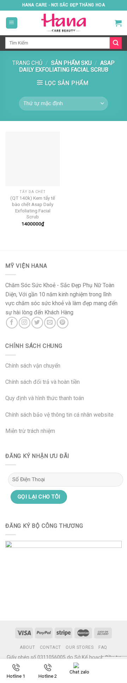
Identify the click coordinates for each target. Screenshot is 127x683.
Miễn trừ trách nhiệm (30, 431)
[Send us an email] (50, 322)
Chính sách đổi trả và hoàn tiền (42, 382)
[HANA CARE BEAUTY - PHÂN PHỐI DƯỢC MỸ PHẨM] (63, 23)
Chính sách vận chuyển (32, 365)
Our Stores (79, 647)
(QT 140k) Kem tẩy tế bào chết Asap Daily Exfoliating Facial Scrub (32, 207)
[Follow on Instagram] (24, 322)
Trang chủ (27, 63)
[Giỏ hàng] (118, 23)
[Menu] (12, 23)
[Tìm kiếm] (116, 43)
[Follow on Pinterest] (62, 322)
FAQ (102, 647)
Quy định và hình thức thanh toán (44, 398)
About (27, 647)
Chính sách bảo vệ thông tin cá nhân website (59, 414)
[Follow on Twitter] (37, 322)
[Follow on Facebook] (12, 322)
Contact (50, 647)
